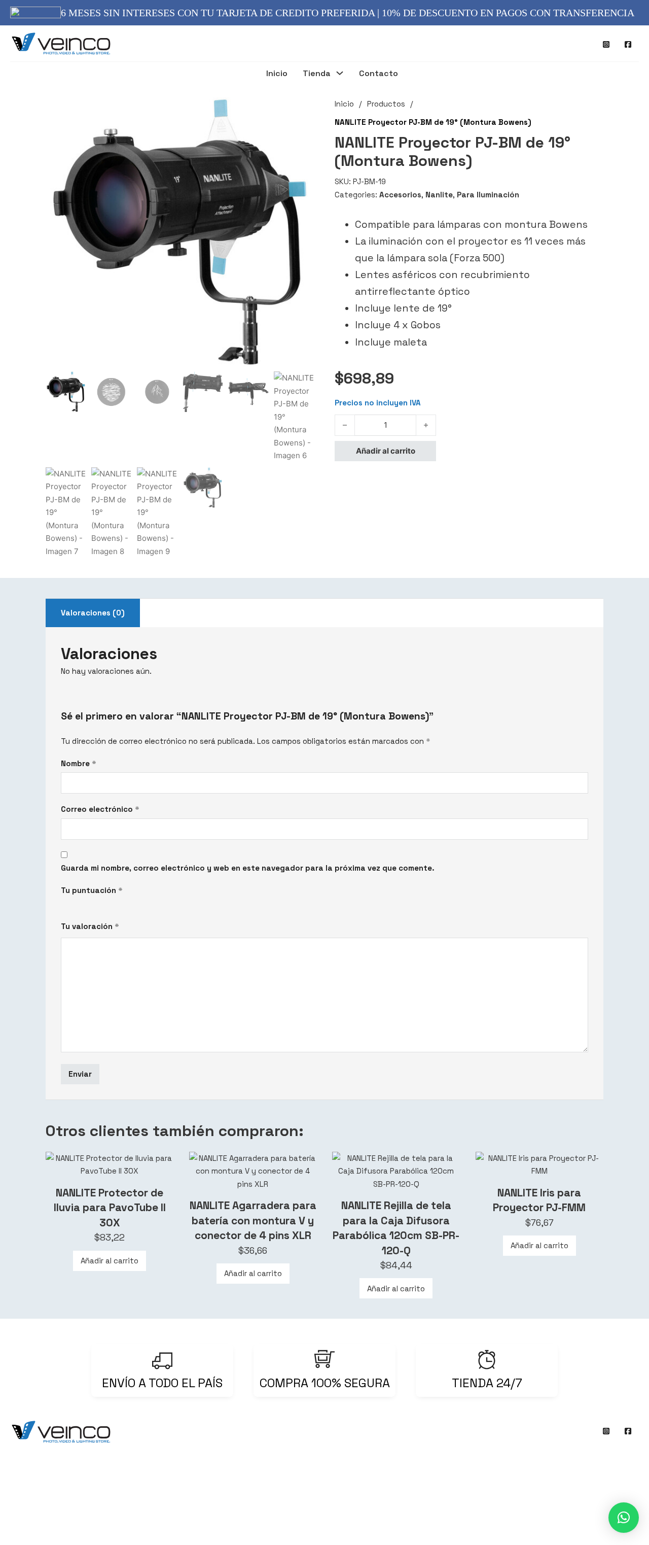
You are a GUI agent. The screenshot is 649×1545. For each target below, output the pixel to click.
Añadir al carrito (109, 1260)
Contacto (378, 74)
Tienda (317, 74)
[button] (301, 111)
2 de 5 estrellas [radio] (74, 905)
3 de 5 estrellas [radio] (84, 905)
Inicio (276, 74)
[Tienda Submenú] (340, 74)
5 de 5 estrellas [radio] (103, 905)
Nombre (78, 763)
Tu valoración (90, 926)
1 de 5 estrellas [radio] (64, 905)
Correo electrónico (100, 809)
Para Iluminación (488, 194)
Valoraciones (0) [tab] (93, 612)
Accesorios (400, 194)
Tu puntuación (92, 890)
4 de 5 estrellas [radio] (93, 905)
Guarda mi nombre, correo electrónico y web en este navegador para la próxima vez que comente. (248, 868)
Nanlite (439, 194)
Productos (386, 104)
